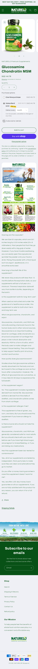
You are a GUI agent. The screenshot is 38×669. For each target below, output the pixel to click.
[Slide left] (14, 56)
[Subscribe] (31, 567)
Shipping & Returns (11, 592)
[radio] (4, 97)
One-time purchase (13, 97)
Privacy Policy (9, 601)
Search (7, 587)
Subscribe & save (11, 104)
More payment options (19, 141)
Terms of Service (10, 597)
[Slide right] (23, 56)
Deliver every (11, 110)
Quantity (5, 83)
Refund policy (9, 611)
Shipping (4, 79)
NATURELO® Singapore (21, 663)
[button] (2, 10)
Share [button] (6, 500)
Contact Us (8, 606)
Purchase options (8, 93)
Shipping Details (8, 508)
